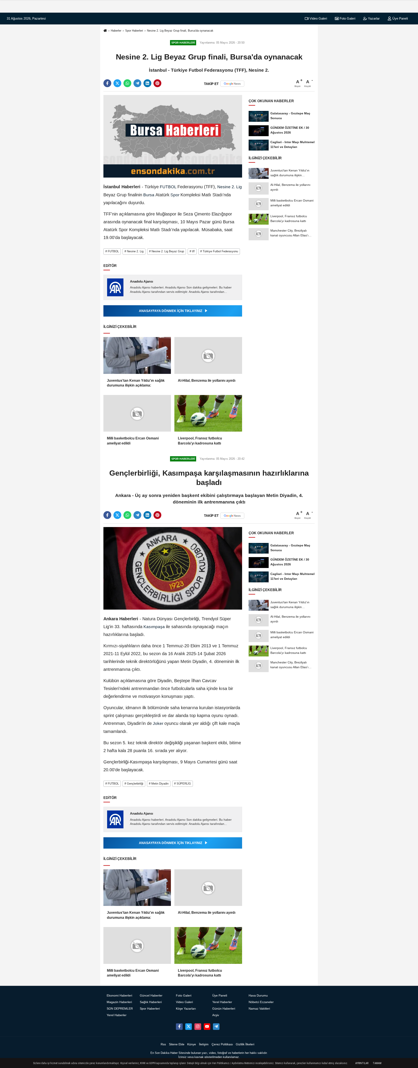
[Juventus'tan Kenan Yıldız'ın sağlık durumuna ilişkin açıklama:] (137, 355)
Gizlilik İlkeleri (245, 1044)
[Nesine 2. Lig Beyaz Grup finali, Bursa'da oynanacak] (172, 136)
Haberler (116, 30)
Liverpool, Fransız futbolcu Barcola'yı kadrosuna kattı (200, 440)
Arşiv (215, 1015)
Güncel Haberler (151, 995)
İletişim (204, 1044)
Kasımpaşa (154, 626)
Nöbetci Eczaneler (261, 1002)
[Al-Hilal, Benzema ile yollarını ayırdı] (208, 355)
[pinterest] (157, 83)
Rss (163, 1044)
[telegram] (137, 83)
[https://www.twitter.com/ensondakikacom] (188, 1026)
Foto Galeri (347, 18)
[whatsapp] (127, 83)
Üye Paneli (399, 18)
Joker (158, 723)
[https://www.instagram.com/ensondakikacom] (197, 1026)
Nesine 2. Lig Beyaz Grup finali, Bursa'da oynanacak (180, 30)
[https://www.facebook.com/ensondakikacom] (179, 1026)
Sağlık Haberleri (151, 1002)
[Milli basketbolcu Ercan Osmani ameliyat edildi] (137, 413)
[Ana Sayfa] (105, 30)
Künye (191, 1044)
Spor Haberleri (134, 30)
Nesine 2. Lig (229, 187)
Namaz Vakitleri (259, 1008)
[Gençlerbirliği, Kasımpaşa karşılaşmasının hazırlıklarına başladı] (172, 568)
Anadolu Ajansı (141, 281)
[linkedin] (147, 83)
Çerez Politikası (222, 1044)
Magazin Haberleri (119, 1002)
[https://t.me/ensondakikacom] (216, 1026)
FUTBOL (168, 187)
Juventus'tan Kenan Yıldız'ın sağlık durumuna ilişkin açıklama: (136, 383)
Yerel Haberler (116, 1015)
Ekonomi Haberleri (119, 995)
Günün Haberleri (223, 1008)
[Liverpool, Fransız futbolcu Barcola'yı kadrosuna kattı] (208, 413)
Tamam (377, 1063)
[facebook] (107, 83)
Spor (174, 195)
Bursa (148, 195)
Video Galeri (318, 18)
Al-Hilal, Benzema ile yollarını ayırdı (206, 380)
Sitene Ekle (176, 1044)
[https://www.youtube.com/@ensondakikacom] (207, 1026)
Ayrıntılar (361, 1063)
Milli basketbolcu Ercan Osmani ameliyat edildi (133, 440)
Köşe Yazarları (186, 1008)
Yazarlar (373, 18)
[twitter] (117, 83)
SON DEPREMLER (120, 1008)
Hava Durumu (258, 995)
